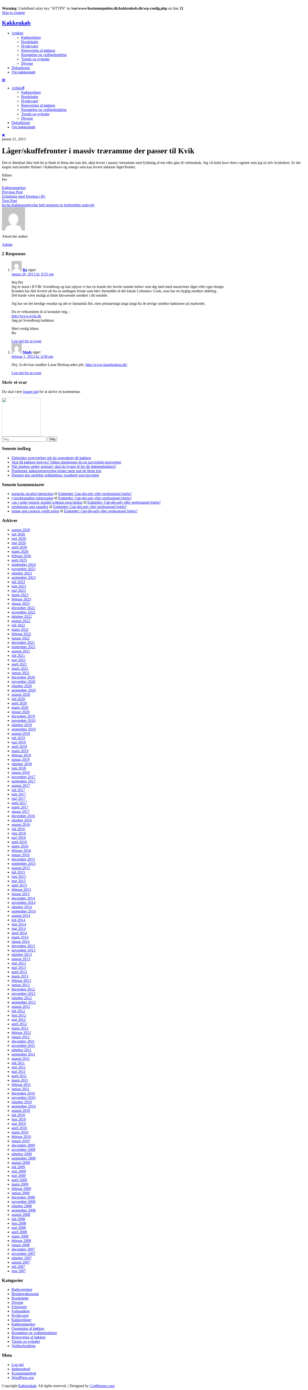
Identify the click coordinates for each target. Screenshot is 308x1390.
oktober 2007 (22, 1258)
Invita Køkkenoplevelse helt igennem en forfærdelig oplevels (48, 205)
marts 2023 (20, 595)
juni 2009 (19, 1171)
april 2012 (19, 1024)
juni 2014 (19, 924)
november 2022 (23, 612)
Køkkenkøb (16, 23)
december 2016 (23, 816)
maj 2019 (19, 742)
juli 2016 (18, 829)
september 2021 (24, 647)
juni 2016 (19, 833)
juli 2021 (18, 655)
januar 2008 (21, 1245)
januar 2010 (21, 1141)
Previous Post (12, 192)
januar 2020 (21, 712)
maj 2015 (19, 881)
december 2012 (23, 989)
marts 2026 (20, 551)
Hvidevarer (29, 46)
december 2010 (23, 1093)
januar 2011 (20, 1089)
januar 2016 (21, 855)
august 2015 (21, 868)
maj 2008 (19, 1228)
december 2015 (23, 859)
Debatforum (21, 68)
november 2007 (23, 1254)
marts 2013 (20, 976)
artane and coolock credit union (35, 511)
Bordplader (29, 42)
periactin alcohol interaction (32, 494)
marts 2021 (20, 668)
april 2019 (19, 746)
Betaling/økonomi (25, 1294)
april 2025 (19, 560)
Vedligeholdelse (24, 1346)
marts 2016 (20, 846)
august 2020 (21, 694)
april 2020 (19, 703)
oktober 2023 (22, 573)
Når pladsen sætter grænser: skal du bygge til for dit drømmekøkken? (64, 466)
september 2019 (24, 729)
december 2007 (23, 1249)
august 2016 (21, 824)
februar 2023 (21, 599)
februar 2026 (21, 556)
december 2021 (23, 642)
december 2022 (23, 608)
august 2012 (21, 1007)
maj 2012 (19, 1020)
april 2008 (19, 1232)
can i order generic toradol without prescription (47, 502)
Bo (25, 270)
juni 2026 (19, 538)
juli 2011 (18, 1063)
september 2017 (24, 781)
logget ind (30, 392)
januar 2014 (21, 942)
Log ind (18, 1365)
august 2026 (21, 530)
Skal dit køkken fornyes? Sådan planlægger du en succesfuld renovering (66, 462)
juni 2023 (19, 586)
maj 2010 (19, 1124)
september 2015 (24, 863)
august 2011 (21, 1059)
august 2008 (21, 1215)
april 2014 (19, 933)
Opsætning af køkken (28, 1328)
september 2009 (24, 1158)
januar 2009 (21, 1193)
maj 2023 (19, 590)
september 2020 (24, 690)
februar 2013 (21, 981)
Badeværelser (22, 1289)
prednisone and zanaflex (30, 507)
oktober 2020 (22, 686)
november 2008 (23, 1202)
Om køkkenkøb (23, 72)
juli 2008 (18, 1219)
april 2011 (19, 1076)
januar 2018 (21, 772)
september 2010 (24, 1106)
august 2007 (21, 1262)
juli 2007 (18, 1267)
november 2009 (23, 1150)
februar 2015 (21, 890)
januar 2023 (21, 603)
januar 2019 (21, 759)
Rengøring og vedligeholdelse (44, 55)
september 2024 (24, 564)
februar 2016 (21, 850)
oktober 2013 (22, 955)
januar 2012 (21, 1037)
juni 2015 (19, 876)
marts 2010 (20, 1132)
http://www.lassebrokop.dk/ (106, 365)
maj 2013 (19, 968)
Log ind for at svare (26, 341)
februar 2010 (21, 1137)
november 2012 (23, 994)
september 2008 (24, 1210)
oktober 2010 (22, 1102)
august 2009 (21, 1163)
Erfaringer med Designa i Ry (23, 196)
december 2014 (23, 898)
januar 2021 (21, 673)
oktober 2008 (22, 1206)
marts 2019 (20, 751)
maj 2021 (19, 660)
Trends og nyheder (35, 59)
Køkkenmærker (14, 188)
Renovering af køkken (38, 50)
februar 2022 (21, 634)
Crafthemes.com (102, 1386)
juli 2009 (18, 1167)
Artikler (17, 33)
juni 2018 (19, 768)
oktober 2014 (22, 907)
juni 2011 (19, 1067)
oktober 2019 (22, 725)
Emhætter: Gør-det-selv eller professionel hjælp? (95, 494)
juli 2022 (18, 625)
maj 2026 (19, 543)
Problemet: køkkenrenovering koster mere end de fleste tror (56, 471)
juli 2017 (18, 790)
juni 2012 (19, 1015)
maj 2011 (19, 1072)
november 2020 (23, 681)
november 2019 (23, 720)
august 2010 (21, 1111)
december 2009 (23, 1145)
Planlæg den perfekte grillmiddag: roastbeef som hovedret (55, 475)
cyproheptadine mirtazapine (32, 498)
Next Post (9, 201)
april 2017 (19, 803)
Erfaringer (19, 1307)
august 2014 (21, 916)
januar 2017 (21, 811)
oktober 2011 (22, 1050)
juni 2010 (19, 1119)
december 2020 (23, 677)
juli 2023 (18, 582)
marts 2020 (20, 707)
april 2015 (19, 885)
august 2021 (21, 651)
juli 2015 (18, 872)
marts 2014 (20, 937)
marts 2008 (20, 1236)
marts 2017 (20, 807)
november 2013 (23, 950)
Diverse (27, 63)
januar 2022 (21, 638)
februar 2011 (21, 1085)
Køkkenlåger (31, 37)
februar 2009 (21, 1189)
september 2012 (24, 1002)
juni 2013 (19, 963)
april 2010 (19, 1128)
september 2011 (23, 1054)
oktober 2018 (22, 764)
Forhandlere (21, 1311)
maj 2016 (19, 837)
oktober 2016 (22, 820)
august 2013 (21, 959)
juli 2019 (18, 738)
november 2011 (23, 1046)
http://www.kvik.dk (26, 316)
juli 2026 (18, 534)
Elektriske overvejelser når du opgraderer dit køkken (51, 458)
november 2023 (23, 569)
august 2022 (21, 621)
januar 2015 (21, 894)
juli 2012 (18, 1011)
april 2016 (19, 842)
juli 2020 (18, 699)
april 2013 (19, 972)
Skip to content (13, 13)
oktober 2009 (22, 1154)
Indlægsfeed (21, 1369)
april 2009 (19, 1180)
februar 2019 (21, 755)
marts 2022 (20, 629)
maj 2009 (19, 1176)
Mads (27, 352)
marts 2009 (20, 1184)
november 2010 (23, 1098)
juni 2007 (19, 1271)
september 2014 (24, 911)
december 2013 (23, 946)
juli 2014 (18, 920)
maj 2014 (19, 929)
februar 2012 (21, 1033)
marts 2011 (20, 1080)
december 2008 (23, 1197)
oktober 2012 (22, 998)
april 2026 (19, 547)
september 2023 (24, 577)
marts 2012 (20, 1028)
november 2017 (23, 777)
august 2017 (21, 785)
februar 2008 (21, 1241)
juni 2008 (19, 1223)
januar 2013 (21, 985)
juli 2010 (18, 1115)
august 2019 (21, 733)
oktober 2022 (22, 616)
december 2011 (23, 1041)
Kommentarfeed (24, 1373)
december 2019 (23, 716)
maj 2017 (19, 798)
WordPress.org (23, 1378)
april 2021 (19, 664)
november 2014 (23, 903)
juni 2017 (19, 794)
